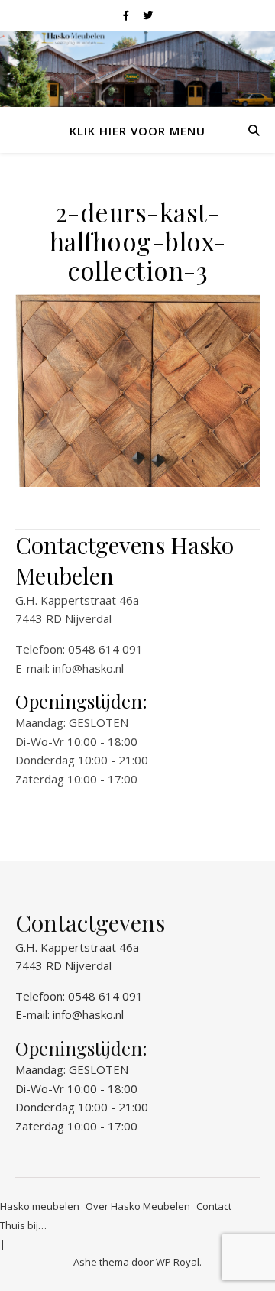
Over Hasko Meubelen (138, 1206)
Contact (213, 1206)
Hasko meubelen (39, 1206)
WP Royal (177, 1262)
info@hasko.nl (88, 668)
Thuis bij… (23, 1225)
